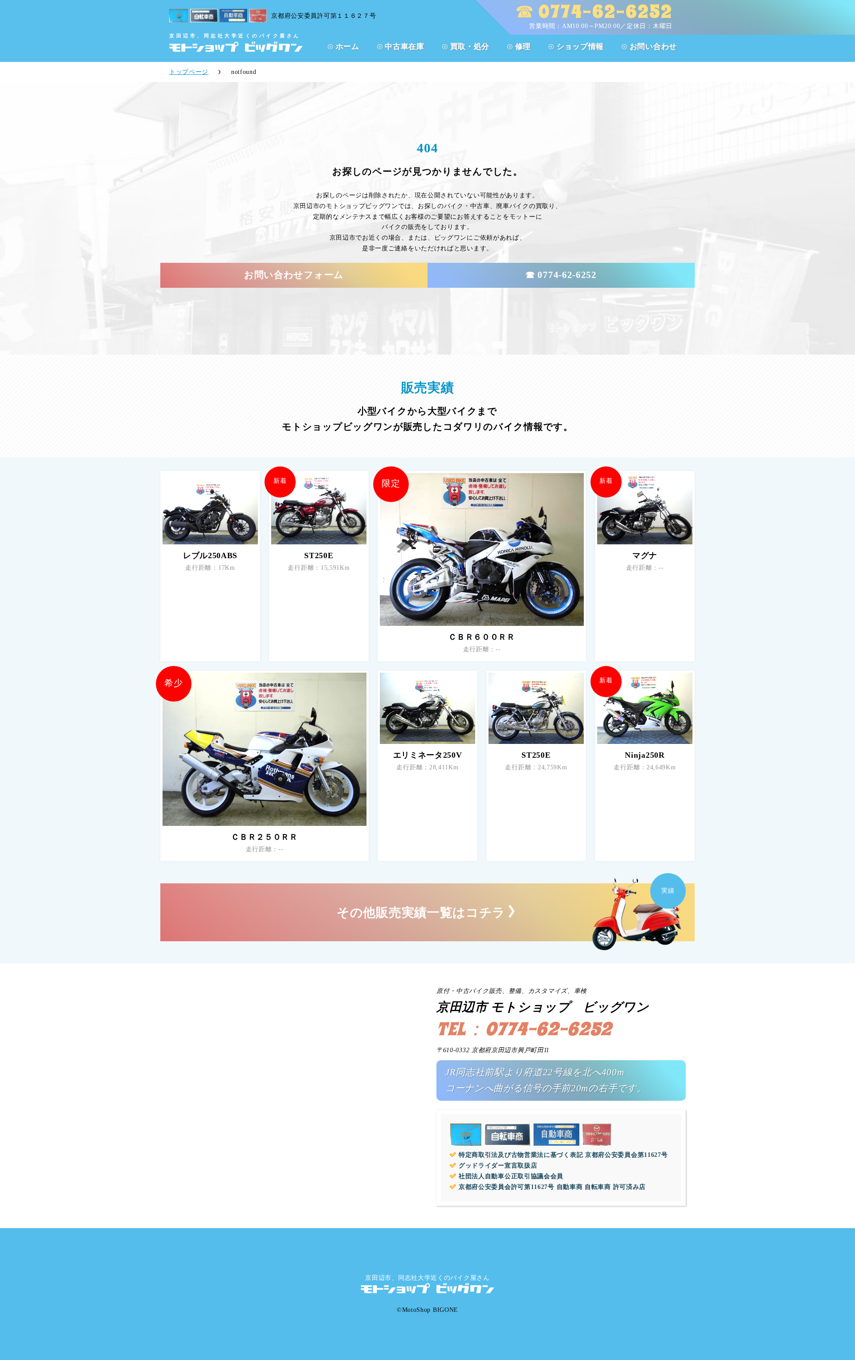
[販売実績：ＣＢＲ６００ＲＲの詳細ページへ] (482, 549)
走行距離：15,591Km (319, 567)
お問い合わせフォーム (294, 275)
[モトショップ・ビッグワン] (236, 46)
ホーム (347, 46)
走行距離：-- (482, 649)
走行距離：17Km (210, 567)
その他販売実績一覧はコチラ (421, 912)
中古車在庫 (404, 46)
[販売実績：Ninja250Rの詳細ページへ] (644, 708)
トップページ (188, 72)
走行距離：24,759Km (536, 767)
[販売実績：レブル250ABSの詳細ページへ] (210, 508)
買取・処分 (469, 46)
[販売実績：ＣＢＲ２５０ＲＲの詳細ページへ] (264, 749)
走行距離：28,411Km (427, 767)
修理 (523, 46)
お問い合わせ (653, 46)
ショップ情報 (580, 46)
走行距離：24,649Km (645, 767)
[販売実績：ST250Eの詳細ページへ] (318, 508)
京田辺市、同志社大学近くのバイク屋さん (427, 1277)
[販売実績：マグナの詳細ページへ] (644, 508)
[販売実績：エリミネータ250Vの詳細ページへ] (427, 708)
